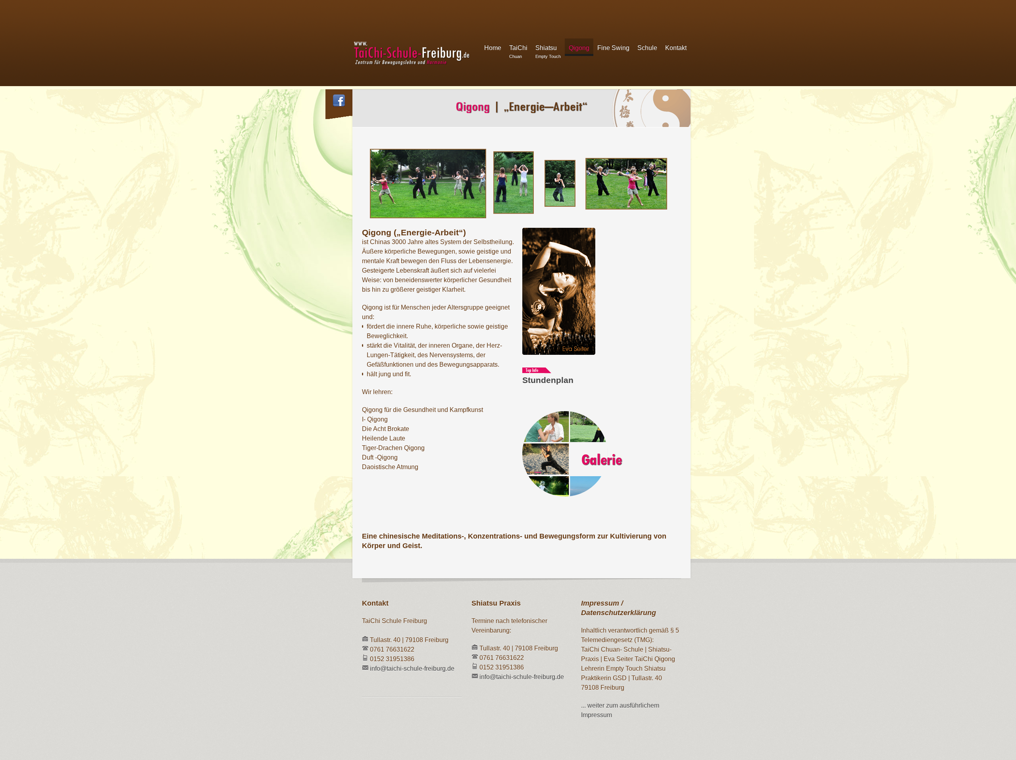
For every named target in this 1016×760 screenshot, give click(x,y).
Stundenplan (547, 380)
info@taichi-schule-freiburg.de (412, 668)
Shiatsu (548, 51)
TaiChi (518, 51)
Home (492, 47)
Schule (647, 47)
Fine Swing (613, 47)
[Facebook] (339, 102)
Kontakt (676, 47)
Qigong (579, 47)
